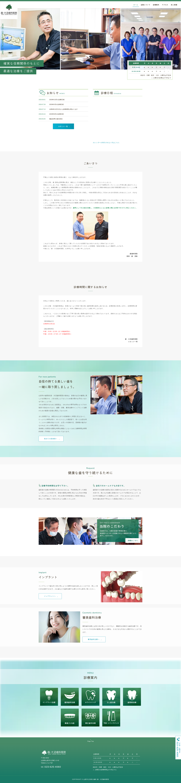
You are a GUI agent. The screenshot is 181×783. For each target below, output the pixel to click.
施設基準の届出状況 (56, 119)
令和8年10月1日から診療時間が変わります (63, 109)
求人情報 (174, 5)
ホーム (135, 5)
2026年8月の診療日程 (56, 114)
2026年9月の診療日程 (56, 104)
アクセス (165, 5)
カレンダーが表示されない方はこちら (106, 142)
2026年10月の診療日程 (57, 99)
